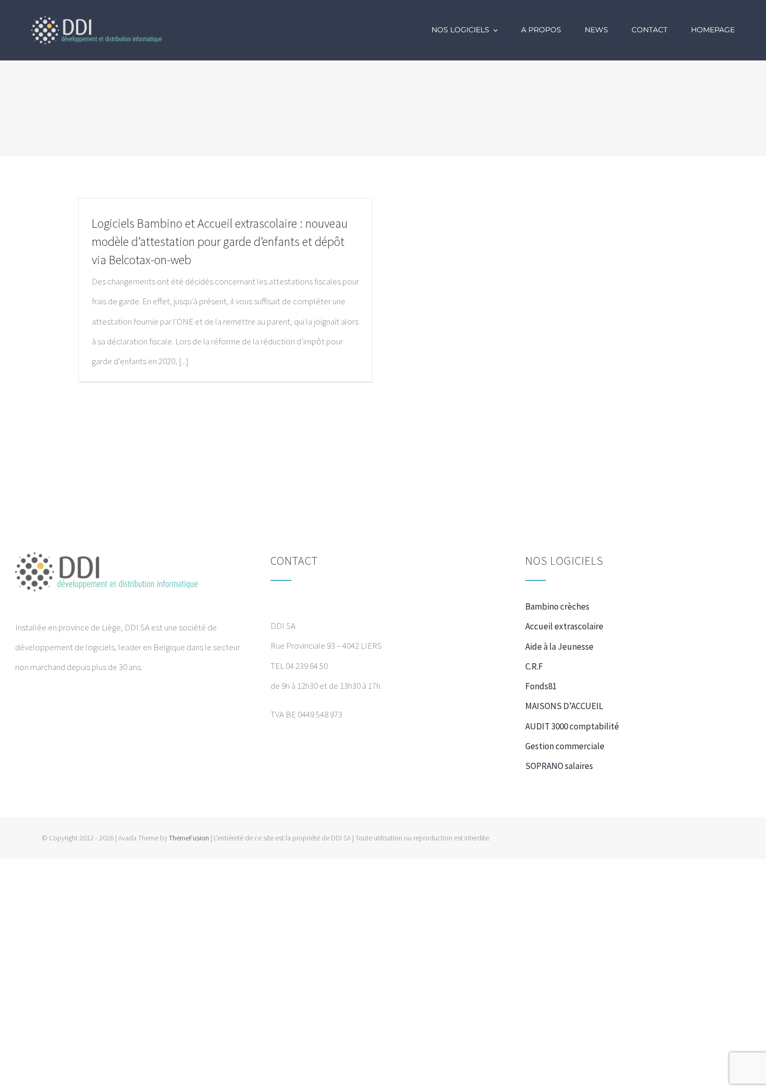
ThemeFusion (189, 837)
